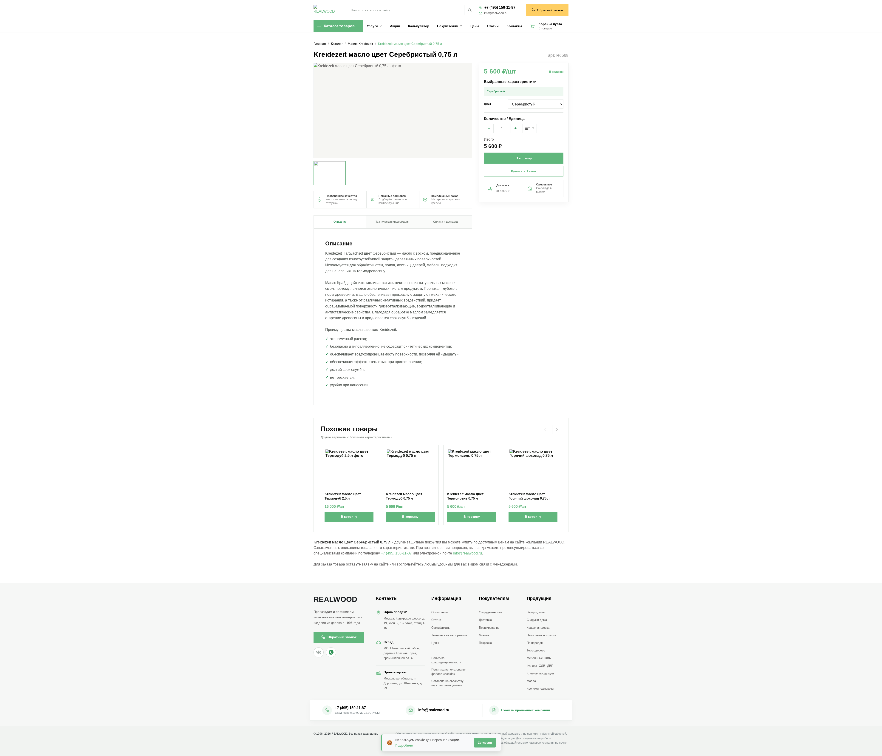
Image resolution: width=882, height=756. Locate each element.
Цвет (487, 104)
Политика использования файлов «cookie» (448, 672)
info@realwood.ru (495, 13)
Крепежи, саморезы (540, 688)
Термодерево (536, 650)
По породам (535, 643)
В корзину (349, 516)
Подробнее (404, 745)
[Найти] (469, 10)
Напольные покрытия (541, 635)
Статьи (436, 620)
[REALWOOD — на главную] (325, 10)
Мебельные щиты (539, 658)
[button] (393, 110)
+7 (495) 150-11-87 (499, 7)
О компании (439, 612)
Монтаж (484, 635)
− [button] (489, 128)
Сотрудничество (490, 612)
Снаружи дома (537, 620)
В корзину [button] (524, 158)
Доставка (485, 620)
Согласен (485, 743)
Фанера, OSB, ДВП (540, 666)
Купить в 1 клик (524, 171)
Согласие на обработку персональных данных (447, 683)
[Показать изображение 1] (330, 173)
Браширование (489, 627)
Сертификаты (440, 627)
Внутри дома (536, 612)
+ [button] (515, 128)
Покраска (485, 643)
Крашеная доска (538, 627)
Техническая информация (449, 635)
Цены (435, 643)
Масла (531, 681)
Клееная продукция (540, 673)
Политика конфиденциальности (446, 660)
